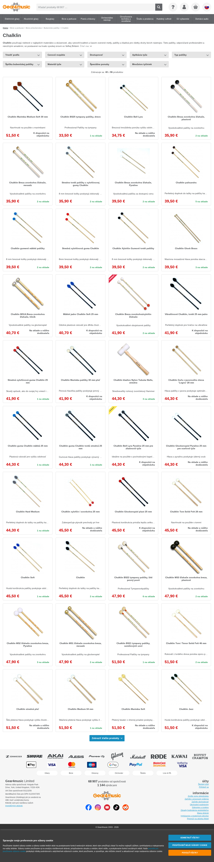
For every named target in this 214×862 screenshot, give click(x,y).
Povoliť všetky (190, 853)
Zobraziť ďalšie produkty (105, 738)
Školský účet (203, 784)
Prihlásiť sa (204, 787)
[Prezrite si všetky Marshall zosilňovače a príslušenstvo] (140, 756)
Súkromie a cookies (200, 807)
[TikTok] (116, 809)
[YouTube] (107, 809)
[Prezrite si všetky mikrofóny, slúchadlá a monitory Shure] (36, 756)
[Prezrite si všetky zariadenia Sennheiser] (16, 756)
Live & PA (167, 773)
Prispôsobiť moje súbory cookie (189, 845)
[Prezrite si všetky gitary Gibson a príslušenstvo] (119, 756)
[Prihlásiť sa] (184, 7)
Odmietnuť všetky (189, 838)
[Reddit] (126, 809)
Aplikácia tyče (139, 55)
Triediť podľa (12, 55)
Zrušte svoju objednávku (198, 796)
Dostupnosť (96, 55)
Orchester (119, 773)
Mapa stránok (203, 813)
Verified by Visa (182, 765)
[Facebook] (89, 809)
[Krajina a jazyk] (207, 7)
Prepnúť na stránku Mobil (198, 819)
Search (158, 7)
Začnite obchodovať (200, 802)
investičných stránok (14, 806)
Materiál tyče (54, 64)
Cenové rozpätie (56, 55)
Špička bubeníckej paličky (19, 64)
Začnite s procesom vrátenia (197, 799)
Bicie (71, 773)
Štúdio (143, 773)
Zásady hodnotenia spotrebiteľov (195, 810)
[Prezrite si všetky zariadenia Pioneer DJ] (99, 756)
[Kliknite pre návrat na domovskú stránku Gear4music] (16, 7)
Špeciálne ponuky (99, 64)
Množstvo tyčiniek (142, 64)
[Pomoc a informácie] (173, 7)
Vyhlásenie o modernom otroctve (195, 816)
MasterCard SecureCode (159, 765)
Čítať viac (84, 46)
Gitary (47, 773)
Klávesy (95, 773)
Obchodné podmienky (199, 805)
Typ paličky (180, 55)
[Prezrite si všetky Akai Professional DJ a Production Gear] (57, 756)
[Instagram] (98, 809)
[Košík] (195, 7)
